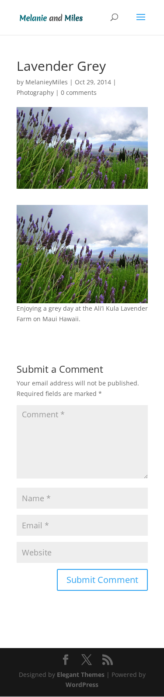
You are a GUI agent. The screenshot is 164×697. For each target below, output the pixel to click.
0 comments (79, 92)
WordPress (82, 684)
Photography (35, 92)
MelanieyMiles (46, 82)
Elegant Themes (81, 674)
